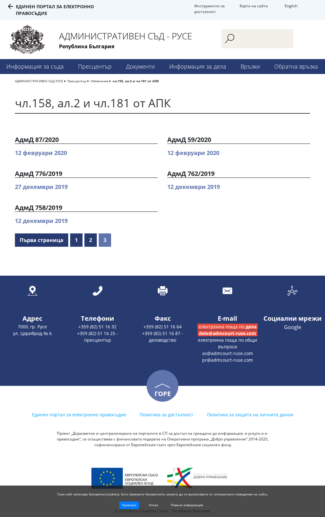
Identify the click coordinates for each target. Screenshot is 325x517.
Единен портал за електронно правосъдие (79, 415)
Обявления (99, 81)
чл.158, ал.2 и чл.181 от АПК (135, 81)
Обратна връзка (296, 66)
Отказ (153, 505)
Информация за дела (197, 66)
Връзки (250, 66)
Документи (140, 66)
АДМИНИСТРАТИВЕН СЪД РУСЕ (39, 81)
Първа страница (41, 240)
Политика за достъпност (166, 415)
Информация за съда (35, 66)
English (291, 6)
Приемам (129, 505)
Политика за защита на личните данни (250, 415)
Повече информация (187, 505)
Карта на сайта (254, 6)
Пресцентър (95, 66)
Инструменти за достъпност (209, 8)
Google (292, 327)
